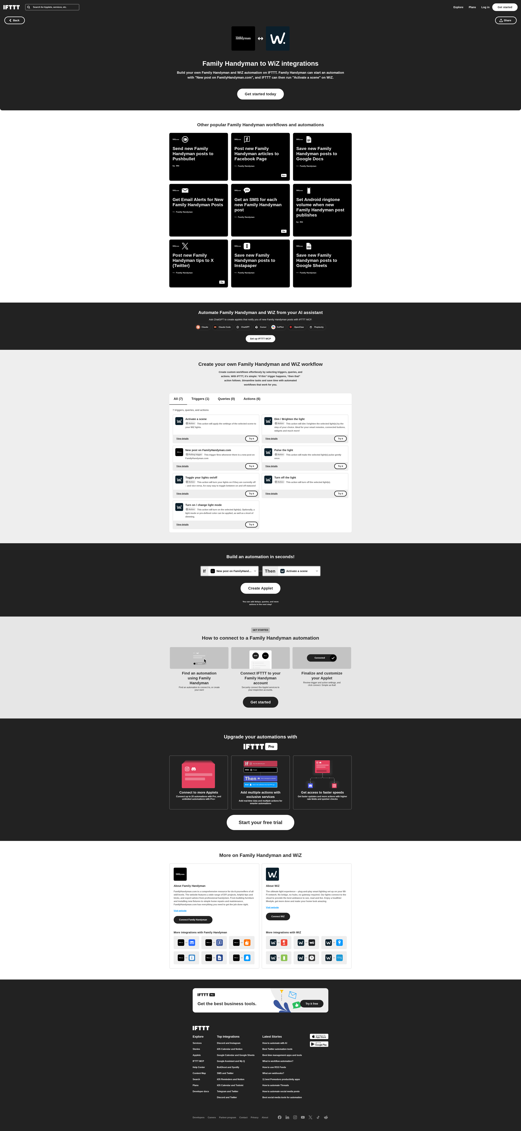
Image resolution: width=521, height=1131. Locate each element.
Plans (472, 7)
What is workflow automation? (277, 1061)
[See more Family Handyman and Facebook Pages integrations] (214, 942)
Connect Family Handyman (193, 920)
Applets (197, 1055)
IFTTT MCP (198, 1061)
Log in (485, 7)
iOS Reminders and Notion (230, 1079)
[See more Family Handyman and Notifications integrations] (242, 957)
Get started (505, 7)
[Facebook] (279, 1117)
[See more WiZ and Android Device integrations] (278, 957)
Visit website (180, 911)
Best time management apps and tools (282, 1055)
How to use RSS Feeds (274, 1067)
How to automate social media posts (281, 1091)
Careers (212, 1117)
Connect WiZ (278, 916)
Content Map (199, 1073)
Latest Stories (272, 1036)
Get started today (260, 94)
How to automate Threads (275, 1085)
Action (192, 423)
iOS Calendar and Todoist (230, 1085)
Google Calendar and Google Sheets (236, 1055)
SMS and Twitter (225, 1073)
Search (196, 1079)
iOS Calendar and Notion (229, 1049)
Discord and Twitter (227, 1097)
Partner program (227, 1117)
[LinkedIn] (287, 1117)
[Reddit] (325, 1117)
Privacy (254, 1117)
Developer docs (201, 1091)
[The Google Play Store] (319, 1044)
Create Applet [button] (260, 588)
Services (197, 1043)
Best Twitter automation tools (277, 1049)
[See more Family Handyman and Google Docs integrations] (214, 957)
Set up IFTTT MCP (260, 338)
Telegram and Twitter (227, 1091)
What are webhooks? (273, 1073)
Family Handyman (230, 63)
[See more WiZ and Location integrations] (334, 942)
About (265, 1117)
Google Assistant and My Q (231, 1061)
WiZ (274, 63)
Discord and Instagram (228, 1043)
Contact (243, 1117)
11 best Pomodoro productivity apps (281, 1079)
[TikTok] (318, 1117)
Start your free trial (260, 822)
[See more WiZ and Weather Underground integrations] (306, 942)
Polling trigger (195, 454)
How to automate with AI (274, 1043)
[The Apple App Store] (319, 1037)
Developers (198, 1117)
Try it (251, 438)
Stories (196, 1049)
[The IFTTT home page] (11, 7)
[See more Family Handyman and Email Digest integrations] (186, 942)
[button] (260, 702)
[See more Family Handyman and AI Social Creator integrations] (242, 942)
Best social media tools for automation (282, 1097)
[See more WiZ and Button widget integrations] (278, 942)
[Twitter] (310, 1117)
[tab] (178, 399)
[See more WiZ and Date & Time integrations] (306, 957)
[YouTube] (302, 1117)
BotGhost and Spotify (228, 1067)
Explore (458, 7)
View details (182, 438)
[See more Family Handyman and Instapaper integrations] (186, 957)
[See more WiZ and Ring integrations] (334, 957)
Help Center (199, 1067)
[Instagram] (295, 1117)
